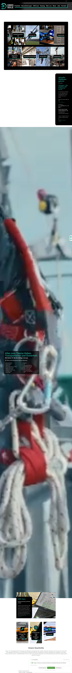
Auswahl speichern (42, 667)
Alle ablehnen (58, 667)
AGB (50, 670)
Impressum (53, 670)
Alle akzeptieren (51, 667)
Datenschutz (47, 670)
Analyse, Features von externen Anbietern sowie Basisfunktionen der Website (49, 662)
